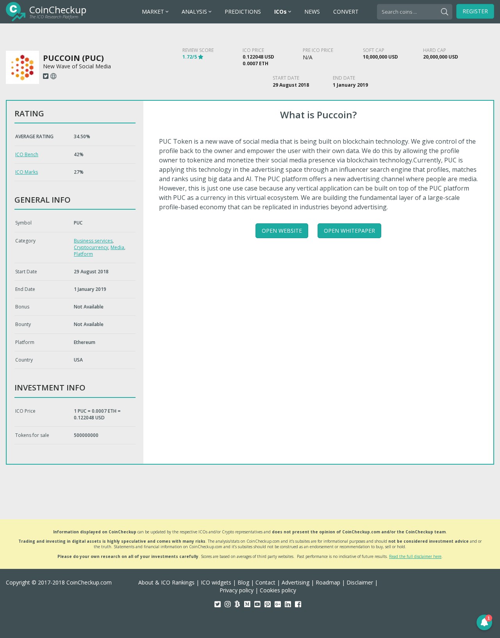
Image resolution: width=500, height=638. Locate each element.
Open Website (282, 230)
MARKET (154, 11)
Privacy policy (237, 590)
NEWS (312, 11)
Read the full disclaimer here (415, 556)
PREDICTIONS (243, 11)
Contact (265, 582)
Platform (83, 254)
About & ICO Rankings (166, 582)
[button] (484, 622)
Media (117, 247)
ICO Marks (26, 172)
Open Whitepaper (349, 230)
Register (475, 11)
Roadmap (328, 582)
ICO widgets (216, 582)
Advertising (295, 582)
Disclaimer (359, 582)
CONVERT (346, 11)
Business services (93, 240)
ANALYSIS (195, 11)
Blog (243, 582)
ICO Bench (26, 154)
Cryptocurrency (91, 247)
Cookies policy (278, 590)
